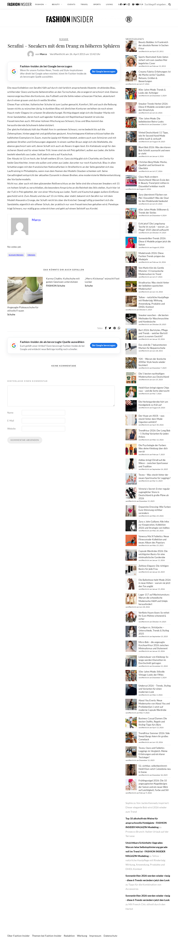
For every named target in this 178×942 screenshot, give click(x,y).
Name (10, 412)
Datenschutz (110, 935)
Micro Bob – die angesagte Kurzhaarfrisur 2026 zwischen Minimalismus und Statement (154, 645)
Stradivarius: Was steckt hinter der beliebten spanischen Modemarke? (154, 285)
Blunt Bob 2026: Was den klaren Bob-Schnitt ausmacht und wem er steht (155, 150)
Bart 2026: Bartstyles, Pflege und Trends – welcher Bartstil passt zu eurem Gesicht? (153, 333)
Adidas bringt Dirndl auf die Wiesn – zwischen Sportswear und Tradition (153, 463)
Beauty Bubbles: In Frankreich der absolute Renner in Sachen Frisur (153, 45)
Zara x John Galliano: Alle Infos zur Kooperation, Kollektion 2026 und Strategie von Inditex (154, 524)
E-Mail (10, 420)
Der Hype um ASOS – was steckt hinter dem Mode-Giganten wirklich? (151, 418)
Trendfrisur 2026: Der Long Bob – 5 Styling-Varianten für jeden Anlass (154, 433)
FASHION (39, 4)
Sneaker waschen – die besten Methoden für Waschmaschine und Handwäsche (154, 318)
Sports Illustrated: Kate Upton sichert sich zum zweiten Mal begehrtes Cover (153, 60)
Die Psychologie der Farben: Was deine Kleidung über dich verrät (153, 448)
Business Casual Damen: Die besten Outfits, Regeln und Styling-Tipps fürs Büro (153, 721)
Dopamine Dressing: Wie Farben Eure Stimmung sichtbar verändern (155, 509)
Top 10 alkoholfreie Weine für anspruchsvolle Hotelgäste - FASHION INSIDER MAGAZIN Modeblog (146, 823)
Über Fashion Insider (18, 935)
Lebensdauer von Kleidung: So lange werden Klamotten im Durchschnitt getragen (153, 659)
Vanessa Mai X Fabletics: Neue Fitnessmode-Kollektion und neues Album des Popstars (154, 539)
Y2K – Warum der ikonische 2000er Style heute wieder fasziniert (152, 361)
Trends (31, 255)
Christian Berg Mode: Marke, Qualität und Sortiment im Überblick (153, 165)
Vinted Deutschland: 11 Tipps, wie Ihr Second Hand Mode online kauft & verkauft (153, 135)
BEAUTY (56, 4)
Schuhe (63, 39)
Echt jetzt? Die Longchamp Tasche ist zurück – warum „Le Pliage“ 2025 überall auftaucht (154, 226)
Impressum (95, 935)
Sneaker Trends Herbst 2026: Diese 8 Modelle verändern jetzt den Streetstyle (155, 106)
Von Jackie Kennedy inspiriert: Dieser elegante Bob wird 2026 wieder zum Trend (147, 807)
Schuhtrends (16, 255)
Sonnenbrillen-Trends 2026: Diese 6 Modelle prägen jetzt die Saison (155, 241)
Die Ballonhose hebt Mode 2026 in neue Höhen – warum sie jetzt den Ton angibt (155, 582)
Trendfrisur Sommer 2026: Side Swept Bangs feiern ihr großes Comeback (154, 736)
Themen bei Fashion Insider (47, 935)
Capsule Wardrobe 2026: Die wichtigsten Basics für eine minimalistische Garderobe (153, 554)
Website (11, 428)
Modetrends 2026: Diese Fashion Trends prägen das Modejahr (152, 256)
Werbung (82, 935)
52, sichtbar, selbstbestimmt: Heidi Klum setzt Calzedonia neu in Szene (155, 768)
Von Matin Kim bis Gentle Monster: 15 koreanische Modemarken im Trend (151, 270)
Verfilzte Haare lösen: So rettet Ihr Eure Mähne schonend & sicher (154, 615)
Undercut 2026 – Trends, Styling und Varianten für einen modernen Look (155, 688)
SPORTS (97, 4)
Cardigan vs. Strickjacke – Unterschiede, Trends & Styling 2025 (154, 630)
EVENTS (71, 4)
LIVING (109, 4)
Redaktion (69, 935)
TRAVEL (84, 4)
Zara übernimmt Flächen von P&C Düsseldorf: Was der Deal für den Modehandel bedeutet (154, 197)
